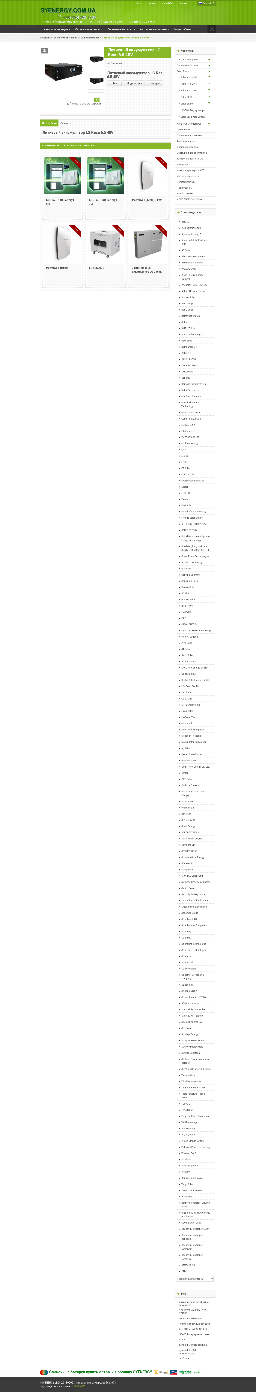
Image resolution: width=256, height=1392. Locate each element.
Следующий (97, 100)
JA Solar (185, 649)
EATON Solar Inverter (192, 412)
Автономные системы (189, 124)
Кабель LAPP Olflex (191, 1222)
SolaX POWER (188, 968)
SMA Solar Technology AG (194, 900)
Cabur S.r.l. (186, 353)
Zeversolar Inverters (191, 1190)
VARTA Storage (189, 1122)
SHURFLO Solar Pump (192, 876)
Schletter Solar (189, 851)
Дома (139, 3)
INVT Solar (186, 643)
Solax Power (60, 37)
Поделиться (134, 83)
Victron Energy (189, 1128)
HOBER (185, 593)
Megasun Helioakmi (191, 736)
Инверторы (183, 164)
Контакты (184, 3)
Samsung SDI (188, 845)
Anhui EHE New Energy (193, 291)
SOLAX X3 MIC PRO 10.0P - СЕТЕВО (193, 1312)
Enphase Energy (189, 443)
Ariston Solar (188, 297)
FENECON (186, 493)
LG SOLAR (186, 698)
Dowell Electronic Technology (190, 404)
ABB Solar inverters (191, 228)
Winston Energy (189, 1165)
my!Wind (185, 748)
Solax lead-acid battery (193, 117)
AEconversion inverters (193, 256)
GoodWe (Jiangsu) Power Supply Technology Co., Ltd (195, 548)
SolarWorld (187, 962)
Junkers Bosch (189, 661)
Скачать (65, 123)
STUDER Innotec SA (191, 1022)
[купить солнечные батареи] (68, 13)
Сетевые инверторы (187, 59)
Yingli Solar (187, 1184)
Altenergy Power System (194, 285)
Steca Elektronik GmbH (193, 1009)
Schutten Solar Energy (192, 857)
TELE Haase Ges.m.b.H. (193, 1087)
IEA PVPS (186, 612)
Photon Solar (188, 807)
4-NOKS (185, 221)
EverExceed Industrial (192, 480)
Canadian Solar (189, 365)
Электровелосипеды (188, 147)
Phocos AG (187, 801)
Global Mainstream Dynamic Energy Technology (196, 538)
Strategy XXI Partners (192, 1015)
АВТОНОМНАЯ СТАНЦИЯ (193, 1329)
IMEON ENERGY (189, 624)
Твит (115, 83)
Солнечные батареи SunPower (192, 1247)
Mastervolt (186, 723)
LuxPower (184, 1358)
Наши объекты (184, 188)
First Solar (186, 505)
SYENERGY (78, 1386)
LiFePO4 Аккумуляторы (85, 37)
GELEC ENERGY (189, 530)
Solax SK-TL (186, 97)
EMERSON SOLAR (190, 437)
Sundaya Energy (189, 1034)
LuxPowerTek (188, 717)
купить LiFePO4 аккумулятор (187, 1351)
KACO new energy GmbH (194, 667)
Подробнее (49, 123)
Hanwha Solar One (191, 575)
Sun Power (186, 1028)
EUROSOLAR (188, 474)
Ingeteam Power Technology (196, 630)
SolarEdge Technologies (194, 950)
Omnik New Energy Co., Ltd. (195, 767)
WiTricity (185, 1172)
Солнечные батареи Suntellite (192, 1257)
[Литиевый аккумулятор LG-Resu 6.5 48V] (97, 80)
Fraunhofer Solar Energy (193, 511)
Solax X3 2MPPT (189, 90)
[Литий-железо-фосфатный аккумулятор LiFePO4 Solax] (97, 58)
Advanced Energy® (191, 234)
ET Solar (185, 468)
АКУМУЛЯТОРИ (185, 193)
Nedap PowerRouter (191, 754)
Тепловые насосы (186, 141)
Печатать (117, 63)
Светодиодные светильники (192, 153)
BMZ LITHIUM (188, 328)
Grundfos (186, 568)
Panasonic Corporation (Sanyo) (193, 793)
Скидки (151, 3)
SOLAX (183, 1339)
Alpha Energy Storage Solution (192, 277)
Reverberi (186, 814)
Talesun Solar (188, 1075)
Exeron (185, 487)
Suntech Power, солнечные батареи (195, 1061)
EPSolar (185, 456)
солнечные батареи (190, 1318)
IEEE (183, 618)
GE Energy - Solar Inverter (194, 524)
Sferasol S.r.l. (188, 863)
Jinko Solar (187, 655)
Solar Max (186, 937)
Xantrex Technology (191, 1178)
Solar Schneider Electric (193, 944)
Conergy (185, 378)
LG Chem (186, 692)
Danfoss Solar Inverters (193, 384)
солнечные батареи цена (193, 1344)
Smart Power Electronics (194, 906)
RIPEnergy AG (188, 820)
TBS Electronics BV (191, 1081)
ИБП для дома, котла (188, 176)
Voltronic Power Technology (195, 1147)
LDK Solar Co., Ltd (190, 686)
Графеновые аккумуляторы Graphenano (195, 1215)
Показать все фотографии (86, 103)
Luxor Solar (187, 711)
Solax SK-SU (187, 103)
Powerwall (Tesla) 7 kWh (147, 200)
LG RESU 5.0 (96, 267)
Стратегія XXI (188, 1265)
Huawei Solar (188, 599)
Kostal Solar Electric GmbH (195, 680)
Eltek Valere (187, 431)
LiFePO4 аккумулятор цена (194, 1334)
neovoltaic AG (188, 760)
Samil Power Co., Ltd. (192, 838)
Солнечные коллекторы (189, 135)
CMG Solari (187, 371)
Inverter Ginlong (189, 636)
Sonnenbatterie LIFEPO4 (193, 997)
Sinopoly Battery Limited (193, 894)
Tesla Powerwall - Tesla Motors (193, 1096)
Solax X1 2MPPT (189, 84)
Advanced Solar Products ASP (194, 242)
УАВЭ (184, 1271)
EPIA (183, 449)
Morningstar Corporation (194, 742)
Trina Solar (186, 1110)
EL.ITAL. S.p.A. (188, 425)
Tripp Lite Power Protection (195, 1116)
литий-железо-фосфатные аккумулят (194, 1303)
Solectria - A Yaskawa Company (192, 977)
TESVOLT (186, 1103)
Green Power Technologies (195, 556)
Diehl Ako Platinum (191, 396)
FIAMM (184, 499)
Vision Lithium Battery (192, 1141)
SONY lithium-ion (190, 1003)
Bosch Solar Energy (191, 334)
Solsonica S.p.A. (189, 991)
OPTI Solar (186, 779)
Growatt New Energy (191, 562)
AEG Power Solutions (192, 262)
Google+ (155, 83)
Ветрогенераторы (186, 182)
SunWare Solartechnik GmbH (196, 1069)
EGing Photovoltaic (191, 418)
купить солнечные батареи (194, 1323)
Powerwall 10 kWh (57, 267)
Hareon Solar (188, 587)
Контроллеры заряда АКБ (190, 170)
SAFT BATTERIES (190, 832)
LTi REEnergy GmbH (191, 705)
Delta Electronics (190, 390)
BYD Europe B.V (189, 347)
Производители (191, 212)
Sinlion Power (188, 888)
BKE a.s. (185, 322)
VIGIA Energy (188, 1134)
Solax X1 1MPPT (189, 77)
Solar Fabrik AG (189, 919)
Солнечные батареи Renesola (192, 1237)
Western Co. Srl (189, 1153)
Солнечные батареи (187, 65)
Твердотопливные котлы (190, 158)
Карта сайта (167, 3)
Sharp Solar (187, 869)
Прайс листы (184, 129)
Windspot (186, 1159)
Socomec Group (189, 913)
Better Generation (190, 316)
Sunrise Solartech (190, 1053)
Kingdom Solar (188, 674)
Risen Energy (188, 826)
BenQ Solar (187, 309)
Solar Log (186, 931)
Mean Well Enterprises (193, 729)
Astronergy (187, 303)
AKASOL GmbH (189, 269)
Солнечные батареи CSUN (195, 1229)
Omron (185, 773)
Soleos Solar (187, 985)
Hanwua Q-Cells (189, 581)
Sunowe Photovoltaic (192, 1046)
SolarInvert (186, 956)
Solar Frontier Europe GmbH (195, 925)
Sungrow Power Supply (192, 1040)
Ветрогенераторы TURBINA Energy (195, 1205)
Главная (45, 37)
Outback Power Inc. (191, 785)
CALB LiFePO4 (188, 359)
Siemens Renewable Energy (195, 882)
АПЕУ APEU (187, 1196)
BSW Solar (186, 340)
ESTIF (184, 462)
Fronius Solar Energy (192, 518)
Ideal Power (187, 606)
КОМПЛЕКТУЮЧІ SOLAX (189, 199)
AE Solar (185, 250)
